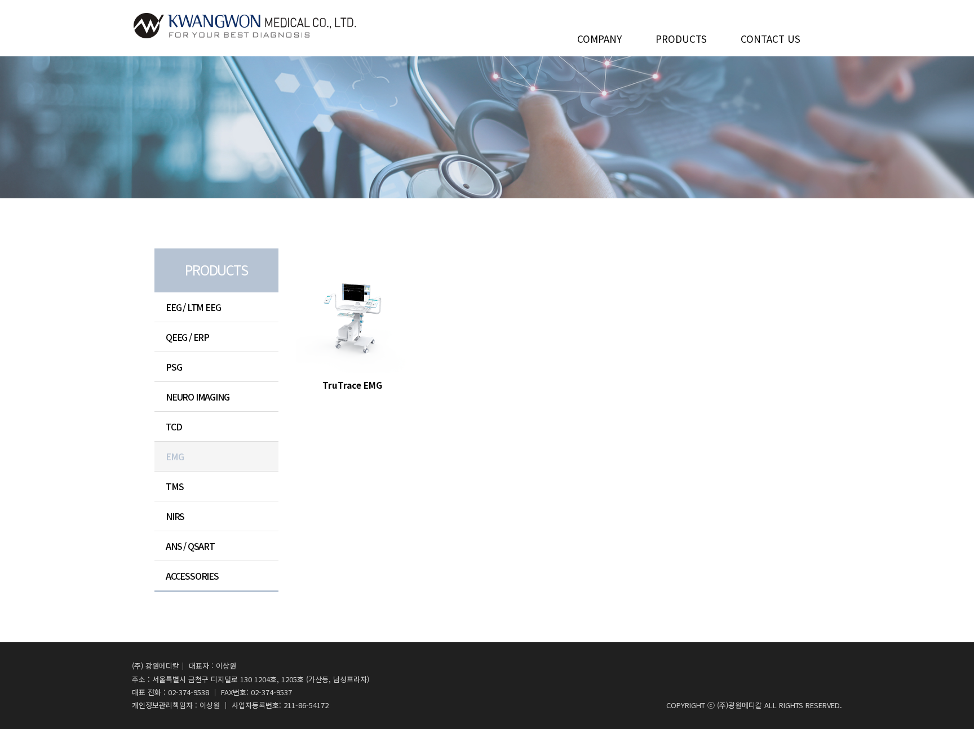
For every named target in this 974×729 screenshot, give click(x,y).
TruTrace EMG (352, 385)
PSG (173, 367)
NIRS (175, 516)
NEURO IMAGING (197, 396)
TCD (173, 426)
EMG (174, 456)
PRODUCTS (681, 37)
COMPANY (599, 37)
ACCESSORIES (192, 576)
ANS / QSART (190, 546)
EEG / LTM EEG (193, 307)
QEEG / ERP (187, 337)
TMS (174, 486)
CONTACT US (770, 37)
